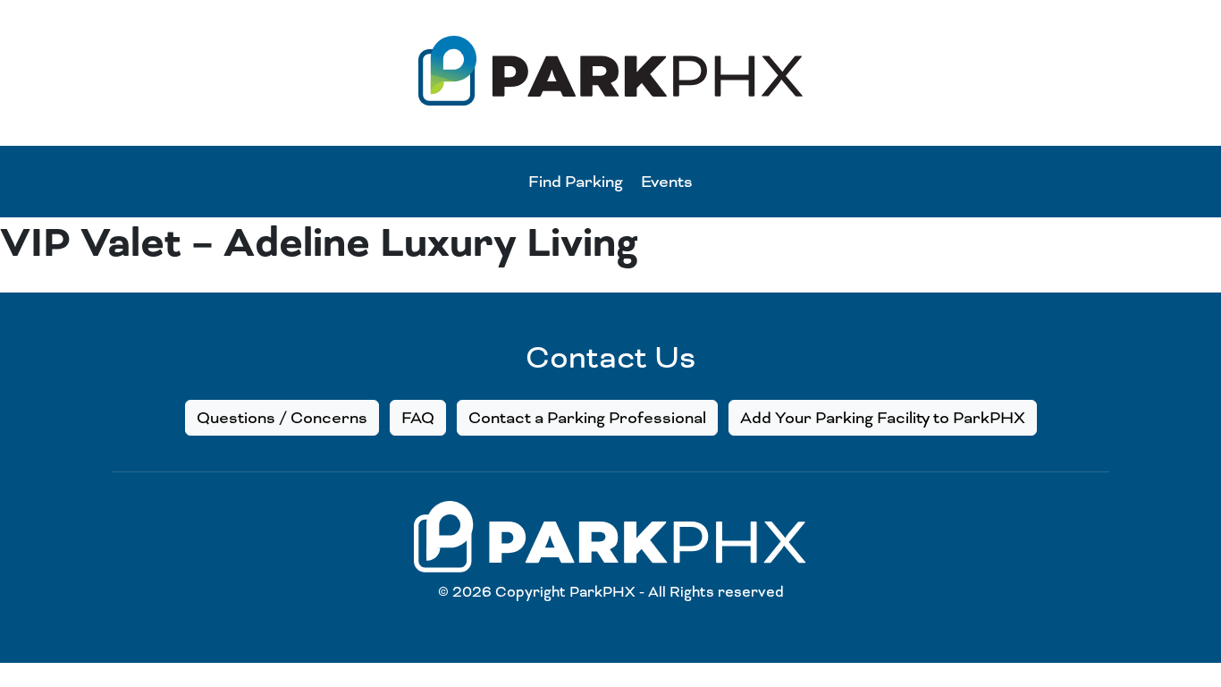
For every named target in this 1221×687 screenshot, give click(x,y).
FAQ (417, 417)
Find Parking (575, 181)
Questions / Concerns (282, 417)
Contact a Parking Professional (587, 417)
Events (667, 181)
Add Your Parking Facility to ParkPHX (882, 417)
